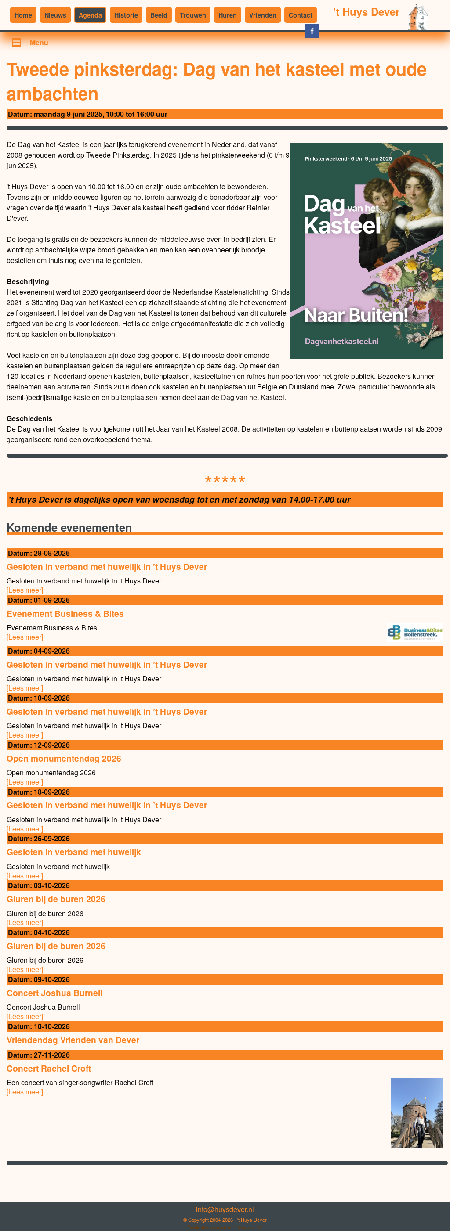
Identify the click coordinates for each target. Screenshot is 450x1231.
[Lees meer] (25, 590)
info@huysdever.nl (225, 1209)
